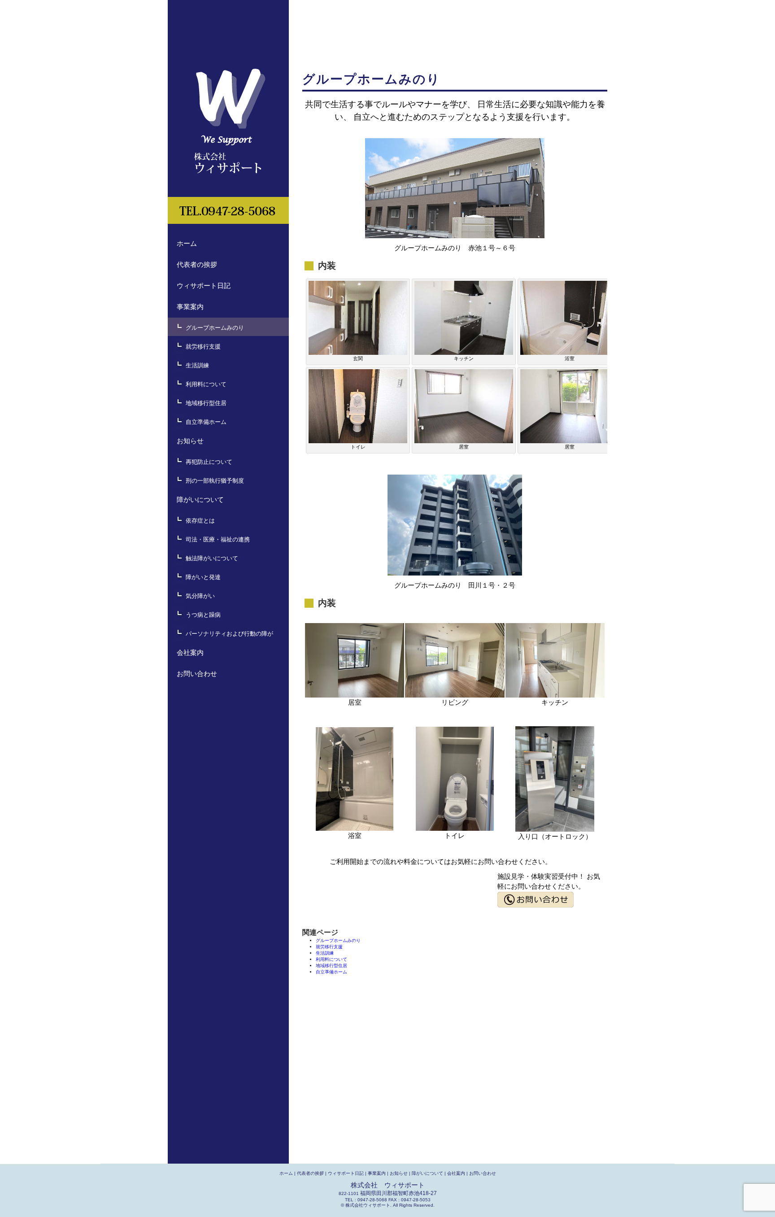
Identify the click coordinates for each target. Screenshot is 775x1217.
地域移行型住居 (331, 965)
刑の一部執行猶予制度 (215, 480)
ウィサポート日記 (204, 285)
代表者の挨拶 (197, 264)
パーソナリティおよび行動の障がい (229, 636)
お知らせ (190, 441)
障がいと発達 (203, 577)
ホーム (187, 243)
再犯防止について (209, 461)
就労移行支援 (329, 946)
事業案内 (190, 306)
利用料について (331, 959)
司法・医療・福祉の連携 (218, 539)
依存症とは (200, 520)
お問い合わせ (197, 673)
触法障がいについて (212, 558)
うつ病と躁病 (203, 614)
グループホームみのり (338, 940)
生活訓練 (325, 953)
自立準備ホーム (331, 971)
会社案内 (190, 652)
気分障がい (200, 596)
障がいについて (200, 499)
